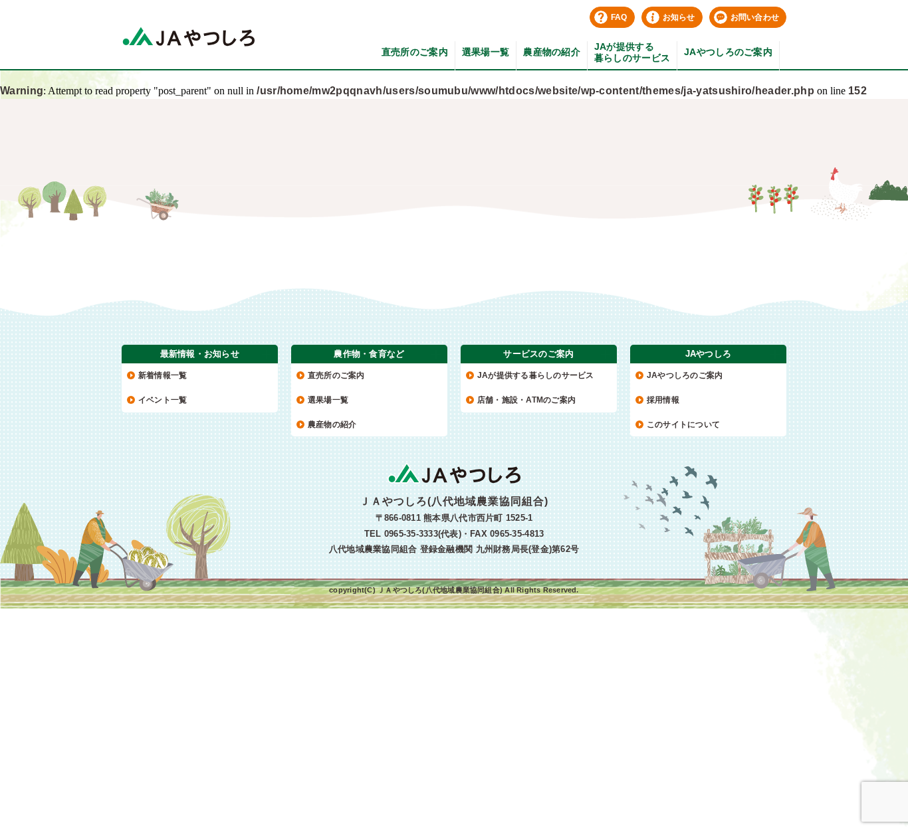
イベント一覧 (162, 400)
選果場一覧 (485, 51)
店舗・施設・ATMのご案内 (526, 400)
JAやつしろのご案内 (728, 51)
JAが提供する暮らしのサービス (632, 52)
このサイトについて (683, 424)
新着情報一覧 (162, 375)
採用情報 (663, 400)
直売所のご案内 (415, 51)
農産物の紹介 (551, 51)
